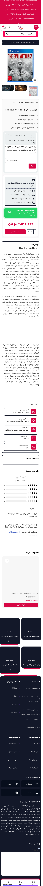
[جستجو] (7, 33)
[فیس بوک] (17, 793)
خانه (36, 42)
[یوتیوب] (37, 793)
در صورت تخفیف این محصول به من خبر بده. (21, 151)
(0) (26, 596)
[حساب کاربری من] (9, 27)
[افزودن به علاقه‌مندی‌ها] (7, 561)
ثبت (32, 166)
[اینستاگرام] (37, 784)
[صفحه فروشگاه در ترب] (35, 849)
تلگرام (9, 784)
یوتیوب (29, 793)
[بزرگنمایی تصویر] (35, 79)
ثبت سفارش (15, 232)
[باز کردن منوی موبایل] (36, 27)
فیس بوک (9, 793)
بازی (5, 42)
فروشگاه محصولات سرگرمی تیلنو (21, 42)
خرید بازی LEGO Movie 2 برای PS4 (25, 593)
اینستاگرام (29, 784)
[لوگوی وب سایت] (21, 27)
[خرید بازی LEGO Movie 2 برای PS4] (21, 574)
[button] (21, 605)
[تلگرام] (17, 784)
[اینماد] (20, 864)
